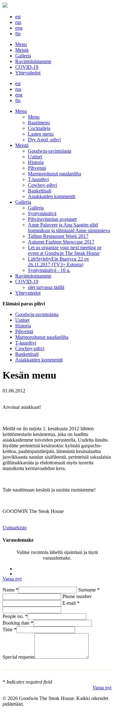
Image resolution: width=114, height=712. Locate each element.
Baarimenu (39, 122)
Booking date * (18, 623)
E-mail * (70, 603)
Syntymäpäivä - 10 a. (49, 270)
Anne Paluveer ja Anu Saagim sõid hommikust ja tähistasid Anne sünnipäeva (69, 227)
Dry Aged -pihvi (44, 139)
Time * (9, 629)
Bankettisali (39, 190)
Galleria (23, 55)
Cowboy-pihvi (42, 185)
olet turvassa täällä (46, 287)
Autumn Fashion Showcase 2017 (61, 241)
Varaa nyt (12, 578)
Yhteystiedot (28, 72)
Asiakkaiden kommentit (51, 196)
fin (18, 33)
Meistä (21, 50)
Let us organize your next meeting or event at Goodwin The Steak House (64, 250)
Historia (36, 162)
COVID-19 (26, 67)
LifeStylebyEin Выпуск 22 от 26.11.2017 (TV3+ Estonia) (58, 261)
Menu (21, 44)
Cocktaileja (39, 128)
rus (18, 22)
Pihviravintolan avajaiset (52, 219)
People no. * (15, 616)
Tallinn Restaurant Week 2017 (58, 236)
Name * (10, 589)
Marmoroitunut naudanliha (54, 173)
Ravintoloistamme (33, 61)
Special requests (19, 657)
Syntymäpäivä (42, 213)
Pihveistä (37, 168)
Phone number (77, 596)
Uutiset (35, 156)
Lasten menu (41, 134)
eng (18, 28)
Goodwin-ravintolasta (49, 151)
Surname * (89, 589)
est (18, 16)
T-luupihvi (38, 179)
